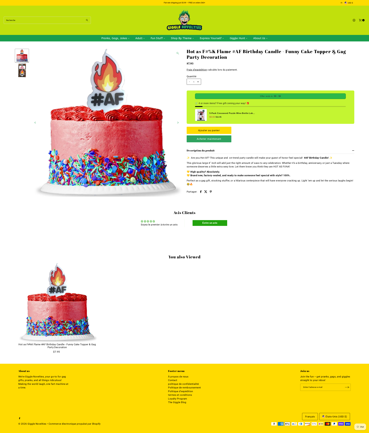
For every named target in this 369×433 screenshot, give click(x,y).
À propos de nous (178, 376)
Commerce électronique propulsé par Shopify (75, 423)
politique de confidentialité (183, 383)
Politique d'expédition (180, 391)
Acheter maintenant (209, 138)
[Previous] (35, 123)
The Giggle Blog (177, 402)
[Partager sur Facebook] (201, 191)
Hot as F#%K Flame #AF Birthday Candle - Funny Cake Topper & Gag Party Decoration (57, 346)
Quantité (191, 76)
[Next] (178, 123)
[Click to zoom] (178, 53)
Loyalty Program (177, 398)
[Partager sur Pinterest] (211, 191)
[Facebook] (19, 418)
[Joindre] (347, 387)
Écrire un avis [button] (209, 223)
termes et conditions (180, 394)
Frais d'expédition (197, 69)
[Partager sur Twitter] (206, 191)
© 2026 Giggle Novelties (32, 423)
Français (310, 416)
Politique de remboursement (184, 387)
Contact (172, 380)
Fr (341, 3)
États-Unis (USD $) (336, 416)
